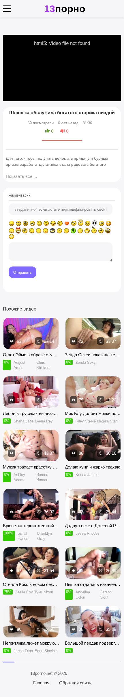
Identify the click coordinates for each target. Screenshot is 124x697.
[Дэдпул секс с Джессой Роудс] (93, 504)
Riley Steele (86, 421)
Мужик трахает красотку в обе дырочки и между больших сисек (31, 467)
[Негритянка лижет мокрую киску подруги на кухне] (31, 621)
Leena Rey (44, 421)
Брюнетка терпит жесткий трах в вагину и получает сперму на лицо (31, 525)
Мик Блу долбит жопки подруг (93, 413)
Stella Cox (24, 592)
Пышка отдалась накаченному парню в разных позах (93, 584)
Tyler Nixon (43, 592)
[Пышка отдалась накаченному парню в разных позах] (93, 563)
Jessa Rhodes (87, 533)
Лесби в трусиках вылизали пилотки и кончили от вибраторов (31, 413)
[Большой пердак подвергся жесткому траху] (93, 621)
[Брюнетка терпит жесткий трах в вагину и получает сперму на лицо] (31, 504)
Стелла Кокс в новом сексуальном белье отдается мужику (31, 584)
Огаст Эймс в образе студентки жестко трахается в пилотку (31, 355)
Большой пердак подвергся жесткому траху (93, 643)
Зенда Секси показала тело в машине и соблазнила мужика (93, 355)
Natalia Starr (107, 421)
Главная (41, 682)
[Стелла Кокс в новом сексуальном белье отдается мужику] (31, 563)
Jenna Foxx (23, 651)
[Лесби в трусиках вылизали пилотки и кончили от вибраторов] (31, 392)
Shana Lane (23, 421)
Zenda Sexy (86, 362)
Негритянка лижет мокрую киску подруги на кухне (31, 643)
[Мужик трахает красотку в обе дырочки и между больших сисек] (31, 445)
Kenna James (87, 475)
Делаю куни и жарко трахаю (92, 467)
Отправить (22, 272)
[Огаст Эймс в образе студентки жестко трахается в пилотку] (31, 333)
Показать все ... (21, 176)
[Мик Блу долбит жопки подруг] (93, 392)
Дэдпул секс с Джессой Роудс (93, 525)
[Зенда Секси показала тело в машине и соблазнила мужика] (93, 333)
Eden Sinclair (46, 651)
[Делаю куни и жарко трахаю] (93, 445)
